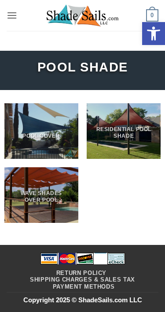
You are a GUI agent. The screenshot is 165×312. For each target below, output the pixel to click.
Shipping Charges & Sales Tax (82, 279)
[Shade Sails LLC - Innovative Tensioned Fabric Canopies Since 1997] (83, 15)
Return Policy (81, 273)
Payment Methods (84, 286)
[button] (153, 33)
